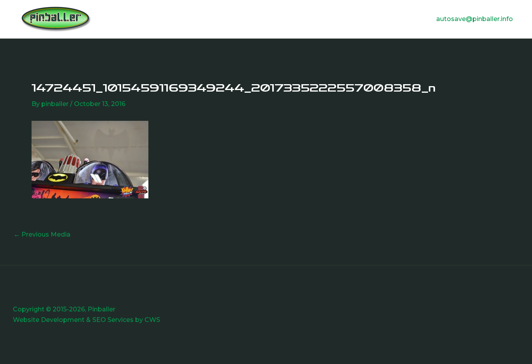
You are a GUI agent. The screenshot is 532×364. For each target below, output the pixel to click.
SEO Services (113, 319)
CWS (152, 319)
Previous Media (42, 234)
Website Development (49, 319)
